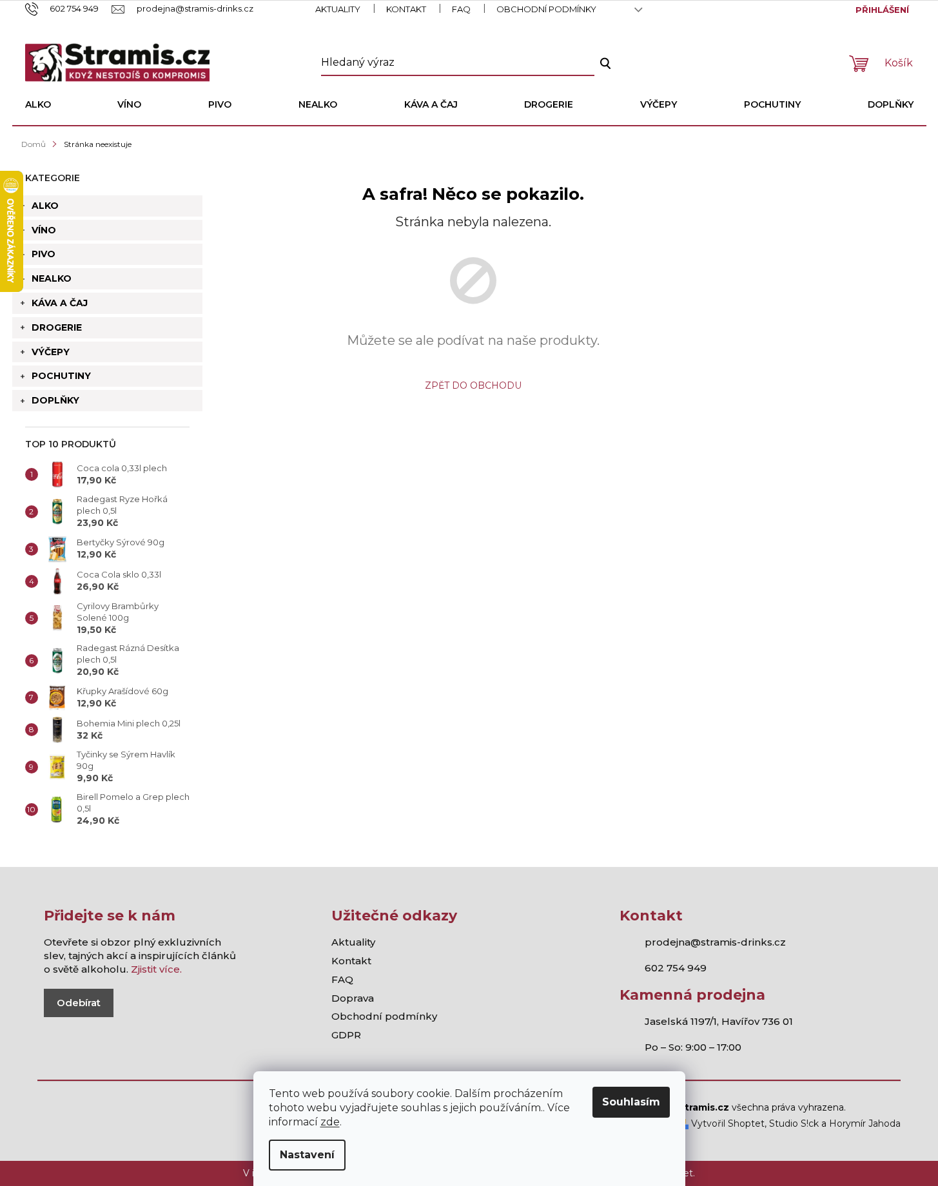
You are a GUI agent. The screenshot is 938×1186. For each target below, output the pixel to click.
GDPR (346, 1035)
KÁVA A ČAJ (60, 303)
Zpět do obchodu (473, 385)
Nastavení (307, 1155)
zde (330, 1122)
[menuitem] (38, 104)
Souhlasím (631, 1102)
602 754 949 (676, 968)
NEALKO (52, 278)
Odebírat (79, 1002)
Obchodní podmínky (546, 9)
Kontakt (406, 9)
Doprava (352, 998)
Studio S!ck (794, 1123)
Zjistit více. (156, 969)
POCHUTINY (61, 376)
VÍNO (44, 230)
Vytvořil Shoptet (727, 1123)
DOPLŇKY (55, 400)
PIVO (43, 254)
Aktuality (337, 9)
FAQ (461, 9)
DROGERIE (57, 327)
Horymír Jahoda (865, 1123)
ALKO (45, 205)
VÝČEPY (51, 352)
